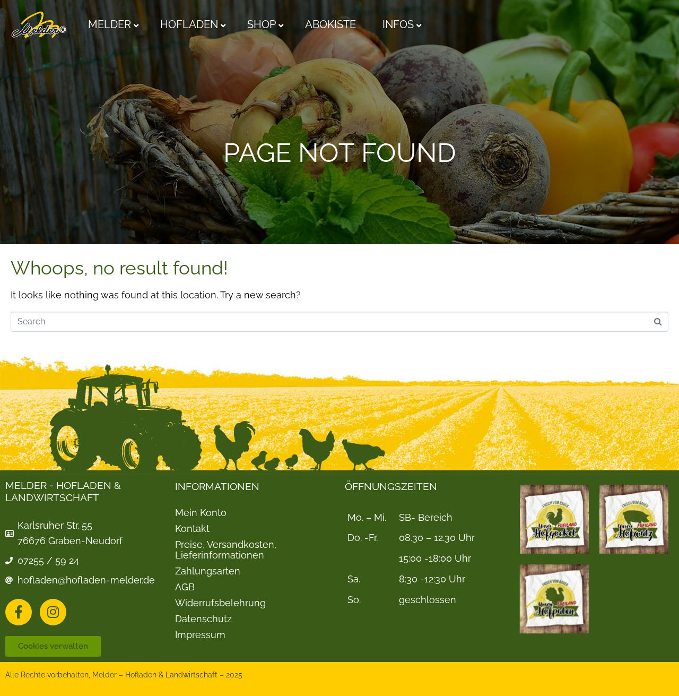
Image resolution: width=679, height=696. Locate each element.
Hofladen (189, 24)
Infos (398, 24)
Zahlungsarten (207, 571)
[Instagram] (53, 612)
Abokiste (330, 24)
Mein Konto (201, 513)
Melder (109, 24)
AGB (185, 587)
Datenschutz (203, 619)
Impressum (200, 635)
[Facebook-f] (18, 612)
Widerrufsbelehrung (220, 603)
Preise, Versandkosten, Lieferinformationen (225, 550)
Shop (261, 24)
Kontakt (192, 528)
